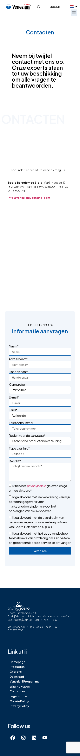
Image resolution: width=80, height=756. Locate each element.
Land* (13, 410)
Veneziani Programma (24, 681)
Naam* (13, 346)
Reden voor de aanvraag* (27, 435)
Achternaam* (18, 359)
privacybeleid (36, 486)
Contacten (17, 691)
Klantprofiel (17, 384)
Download (17, 676)
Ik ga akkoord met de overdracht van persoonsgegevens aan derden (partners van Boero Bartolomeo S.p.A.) (38, 522)
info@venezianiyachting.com (29, 197)
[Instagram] (23, 737)
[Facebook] (12, 737)
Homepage (17, 662)
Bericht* (15, 461)
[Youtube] (45, 737)
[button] (74, 12)
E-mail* (14, 397)
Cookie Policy (19, 701)
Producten (17, 666)
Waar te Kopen (20, 686)
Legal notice (18, 696)
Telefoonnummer (21, 422)
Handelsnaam (18, 371)
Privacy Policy (19, 706)
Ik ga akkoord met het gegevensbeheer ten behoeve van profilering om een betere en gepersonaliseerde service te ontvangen (40, 538)
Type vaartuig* (19, 448)
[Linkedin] (34, 737)
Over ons (16, 671)
